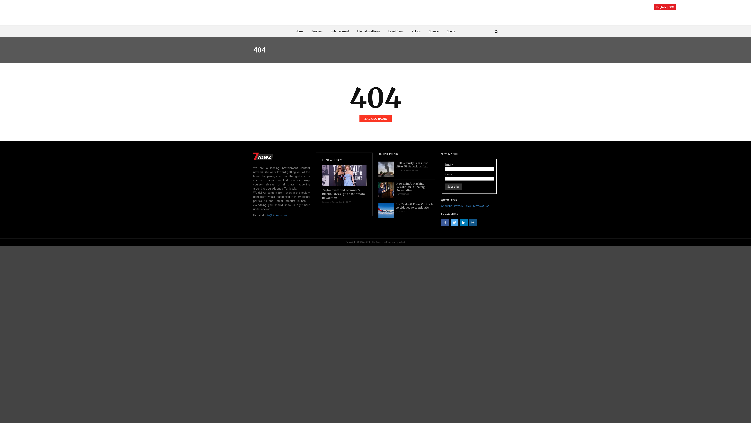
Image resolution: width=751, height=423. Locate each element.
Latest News (396, 31)
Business (317, 31)
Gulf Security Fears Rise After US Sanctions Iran (412, 165)
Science (434, 31)
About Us (446, 206)
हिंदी (672, 7)
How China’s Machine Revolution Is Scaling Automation (410, 187)
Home (299, 31)
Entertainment (340, 31)
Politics (416, 31)
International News (368, 31)
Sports (451, 31)
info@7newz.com (276, 215)
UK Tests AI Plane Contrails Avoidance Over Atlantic (415, 206)
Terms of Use (481, 206)
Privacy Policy (462, 206)
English (661, 7)
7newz (325, 202)
